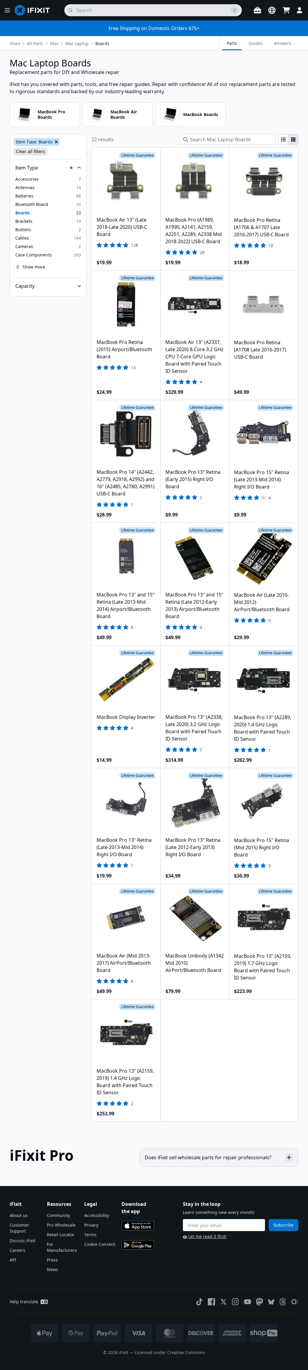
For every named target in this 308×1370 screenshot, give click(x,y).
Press (52, 1260)
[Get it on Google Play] (138, 1245)
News (52, 1269)
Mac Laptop (77, 43)
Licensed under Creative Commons (170, 1352)
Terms (90, 1234)
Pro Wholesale (61, 1225)
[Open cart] (286, 10)
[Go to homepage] (34, 10)
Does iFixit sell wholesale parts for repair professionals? (208, 1157)
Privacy (91, 1225)
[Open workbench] (257, 10)
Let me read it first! (207, 1236)
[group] (288, 139)
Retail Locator (60, 1234)
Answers (282, 43)
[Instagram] (235, 1301)
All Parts (35, 43)
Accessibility (96, 1215)
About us (19, 1215)
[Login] (299, 10)
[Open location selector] (272, 10)
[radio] (283, 139)
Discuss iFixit (22, 1240)
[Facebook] (211, 1301)
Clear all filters (30, 151)
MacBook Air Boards (123, 114)
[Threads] (282, 1301)
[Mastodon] (259, 1301)
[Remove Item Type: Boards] (55, 141)
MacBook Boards (200, 114)
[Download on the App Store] (138, 1225)
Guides (255, 43)
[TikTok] (199, 1301)
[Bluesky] (271, 1302)
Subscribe (283, 1225)
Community (58, 1215)
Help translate (24, 1301)
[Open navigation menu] (7, 10)
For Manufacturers (62, 1247)
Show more (34, 267)
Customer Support (19, 1228)
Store (15, 43)
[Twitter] (223, 1301)
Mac (54, 43)
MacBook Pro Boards (51, 114)
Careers (17, 1250)
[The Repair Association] (294, 1301)
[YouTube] (247, 1301)
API (13, 1260)
